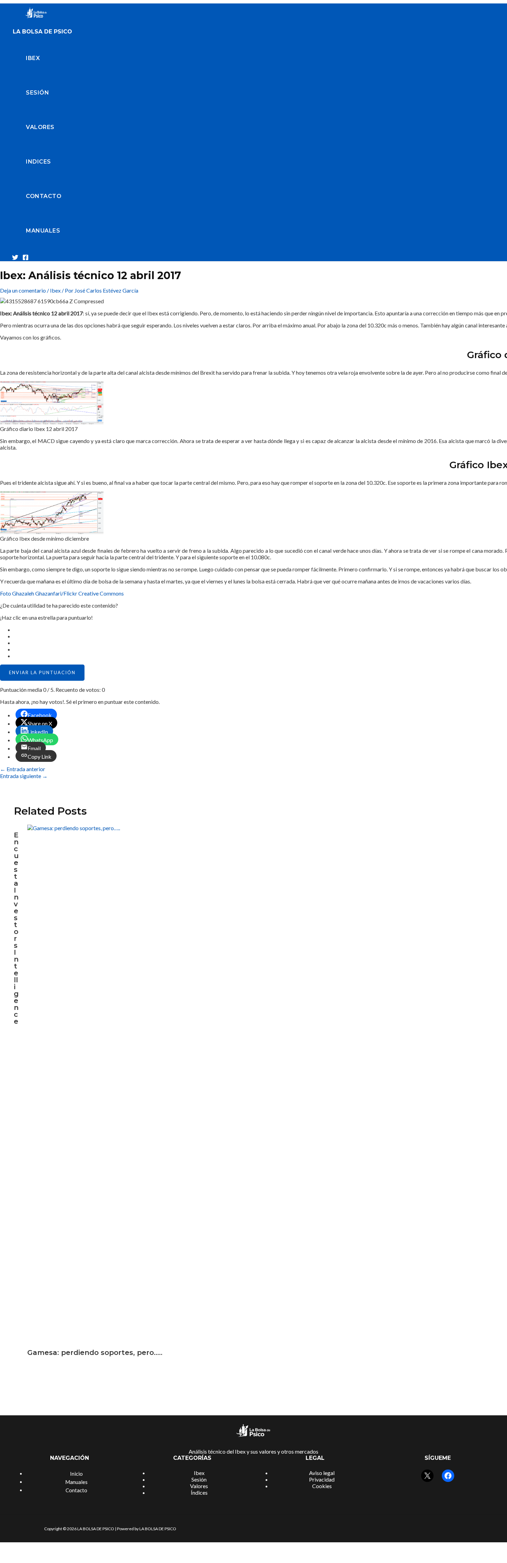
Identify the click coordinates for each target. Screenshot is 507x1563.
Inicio (76, 1474)
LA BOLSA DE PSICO (42, 31)
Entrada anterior (22, 769)
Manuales (43, 230)
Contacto (43, 196)
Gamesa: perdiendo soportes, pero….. (94, 1352)
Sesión (37, 92)
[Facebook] (25, 258)
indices (38, 161)
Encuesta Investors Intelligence (16, 928)
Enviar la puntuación (42, 672)
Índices (199, 1492)
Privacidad (322, 1479)
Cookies (322, 1486)
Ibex (33, 58)
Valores (40, 127)
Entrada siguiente (24, 776)
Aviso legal (322, 1472)
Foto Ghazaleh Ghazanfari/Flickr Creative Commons (62, 593)
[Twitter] (15, 258)
